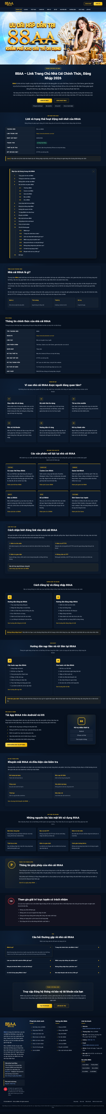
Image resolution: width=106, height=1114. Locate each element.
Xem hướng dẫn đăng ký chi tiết (17, 623)
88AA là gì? (24, 230)
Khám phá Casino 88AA (46, 484)
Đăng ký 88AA (44, 100)
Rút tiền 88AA (62, 1037)
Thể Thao (33, 9)
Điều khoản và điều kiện (39, 1037)
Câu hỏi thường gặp (21, 227)
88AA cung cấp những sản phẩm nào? (66, 960)
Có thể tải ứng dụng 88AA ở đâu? (16, 972)
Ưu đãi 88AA (93, 1071)
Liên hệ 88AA (36, 1050)
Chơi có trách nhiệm (22, 224)
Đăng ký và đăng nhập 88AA (23, 206)
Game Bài (41, 9)
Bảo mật (82, 1101)
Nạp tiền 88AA (62, 1033)
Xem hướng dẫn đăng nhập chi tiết (66, 623)
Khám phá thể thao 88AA (14, 484)
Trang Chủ (19, 9)
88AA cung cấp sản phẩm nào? (29, 239)
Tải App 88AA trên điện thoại (24, 212)
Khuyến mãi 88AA (21, 215)
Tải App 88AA (62, 1040)
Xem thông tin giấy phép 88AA (13, 1076)
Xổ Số (55, 9)
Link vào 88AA (62, 1043)
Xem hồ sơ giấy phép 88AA (27, 882)
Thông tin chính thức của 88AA (24, 178)
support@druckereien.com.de (91, 1045)
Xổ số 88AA (24, 200)
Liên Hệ (88, 9)
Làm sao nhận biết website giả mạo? (31, 236)
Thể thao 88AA (25, 188)
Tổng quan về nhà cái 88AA (23, 175)
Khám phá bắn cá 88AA (14, 511)
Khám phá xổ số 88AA (46, 511)
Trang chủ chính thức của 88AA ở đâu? (66, 947)
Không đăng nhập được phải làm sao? (31, 245)
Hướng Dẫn (72, 9)
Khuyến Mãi (63, 9)
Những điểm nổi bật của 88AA (24, 181)
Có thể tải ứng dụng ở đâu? (28, 248)
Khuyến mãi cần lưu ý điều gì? (29, 251)
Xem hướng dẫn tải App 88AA (16, 744)
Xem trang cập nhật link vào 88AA (19, 568)
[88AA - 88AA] (12, 3)
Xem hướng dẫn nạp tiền (15, 689)
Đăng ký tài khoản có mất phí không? (31, 242)
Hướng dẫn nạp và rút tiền (23, 209)
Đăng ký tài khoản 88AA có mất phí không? (19, 966)
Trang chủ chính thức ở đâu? (29, 233)
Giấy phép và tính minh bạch (24, 221)
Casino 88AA (85, 1064)
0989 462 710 (91, 1040)
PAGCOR (7, 1071)
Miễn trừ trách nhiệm (38, 1040)
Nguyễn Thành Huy (10, 1083)
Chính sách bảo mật (38, 1033)
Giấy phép (75, 1101)
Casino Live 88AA (26, 191)
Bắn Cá (49, 9)
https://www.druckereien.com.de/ (45, 133)
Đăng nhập (88, 3)
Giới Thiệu (81, 9)
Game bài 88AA (25, 194)
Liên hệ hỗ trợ (61, 1005)
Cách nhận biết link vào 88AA (24, 203)
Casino (26, 9)
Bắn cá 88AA (24, 197)
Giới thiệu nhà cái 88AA (39, 1027)
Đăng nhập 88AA (61, 100)
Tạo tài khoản (44, 1005)
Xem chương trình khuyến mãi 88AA (18, 801)
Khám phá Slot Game (78, 511)
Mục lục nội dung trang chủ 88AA (23, 171)
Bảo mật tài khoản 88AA (23, 218)
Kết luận (18, 255)
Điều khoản (88, 1101)
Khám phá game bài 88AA (79, 484)
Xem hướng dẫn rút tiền (62, 686)
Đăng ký (98, 3)
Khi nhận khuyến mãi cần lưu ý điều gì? (66, 972)
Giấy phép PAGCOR (38, 1030)
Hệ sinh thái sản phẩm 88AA (24, 184)
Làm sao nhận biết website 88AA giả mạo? (19, 960)
